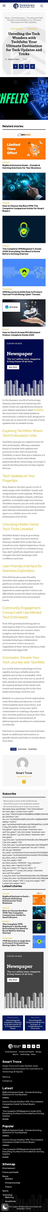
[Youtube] (38, 1046)
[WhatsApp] (32, 66)
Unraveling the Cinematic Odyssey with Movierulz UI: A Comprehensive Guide (13, 1024)
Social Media (32, 29)
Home (7, 18)
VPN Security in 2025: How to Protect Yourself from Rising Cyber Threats (22, 293)
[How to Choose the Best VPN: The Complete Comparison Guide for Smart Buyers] (24, 186)
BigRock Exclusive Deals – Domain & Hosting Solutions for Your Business (21, 166)
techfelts (32, 749)
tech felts (22, 749)
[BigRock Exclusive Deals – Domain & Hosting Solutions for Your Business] (24, 146)
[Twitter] (21, 66)
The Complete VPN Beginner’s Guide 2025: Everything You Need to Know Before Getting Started (21, 251)
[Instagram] (24, 781)
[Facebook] (15, 66)
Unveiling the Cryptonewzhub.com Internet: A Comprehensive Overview (35, 1024)
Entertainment (18, 18)
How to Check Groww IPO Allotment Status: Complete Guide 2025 (21, 333)
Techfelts (38, 410)
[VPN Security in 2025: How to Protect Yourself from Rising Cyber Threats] (24, 272)
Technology (7, 289)
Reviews (5, 246)
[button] (5, 1207)
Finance (5, 329)
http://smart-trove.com (24, 776)
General (5, 162)
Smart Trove (13, 59)
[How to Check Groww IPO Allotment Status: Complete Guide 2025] (24, 313)
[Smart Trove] (24, 763)
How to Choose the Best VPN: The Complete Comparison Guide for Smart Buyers (23, 208)
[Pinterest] (26, 66)
